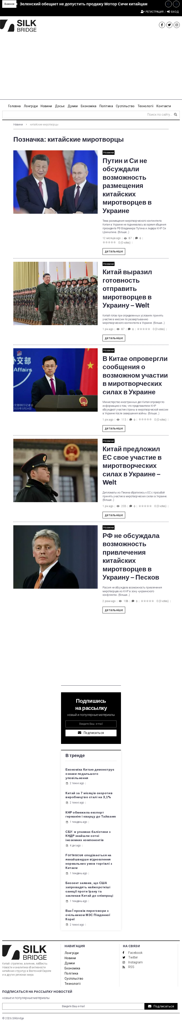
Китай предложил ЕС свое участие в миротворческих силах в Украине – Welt (132, 465)
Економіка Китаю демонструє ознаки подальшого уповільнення (90, 774)
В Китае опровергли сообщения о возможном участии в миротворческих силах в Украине (135, 375)
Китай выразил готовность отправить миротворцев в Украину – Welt (127, 288)
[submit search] (175, 114)
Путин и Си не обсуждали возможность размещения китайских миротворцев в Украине (127, 185)
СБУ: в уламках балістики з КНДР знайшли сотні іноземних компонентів (88, 836)
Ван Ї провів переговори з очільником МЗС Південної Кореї (87, 915)
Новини (18, 124)
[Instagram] (177, 25)
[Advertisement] (91, 68)
